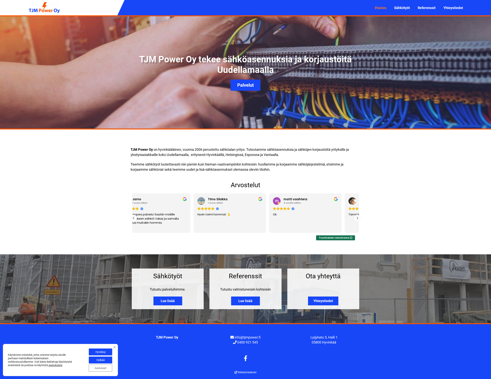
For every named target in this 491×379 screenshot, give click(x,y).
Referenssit (427, 8)
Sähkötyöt (402, 8)
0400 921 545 (247, 342)
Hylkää (100, 360)
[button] (357, 218)
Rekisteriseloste (246, 372)
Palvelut (245, 85)
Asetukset (100, 368)
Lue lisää (168, 301)
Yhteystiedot (453, 8)
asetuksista (55, 365)
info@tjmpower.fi (248, 337)
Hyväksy (101, 351)
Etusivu (380, 8)
